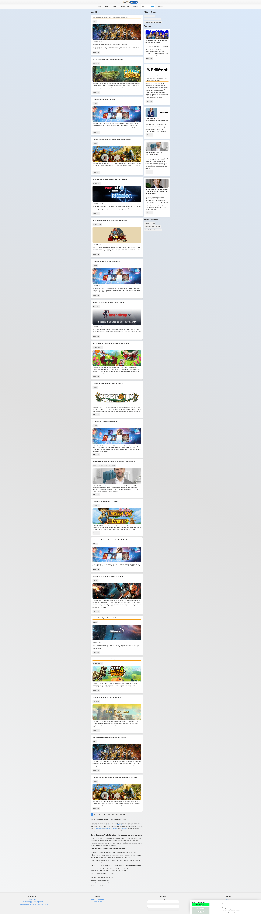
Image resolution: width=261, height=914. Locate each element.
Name (163, 899)
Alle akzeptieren (200, 904)
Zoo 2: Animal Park (97, 663)
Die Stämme (96, 701)
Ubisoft (153, 16)
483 (117, 814)
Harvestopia (96, 505)
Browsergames (125, 6)
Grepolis (95, 143)
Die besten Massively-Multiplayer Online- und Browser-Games (33, 904)
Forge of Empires (97, 224)
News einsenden (98, 901)
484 (121, 814)
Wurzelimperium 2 (97, 347)
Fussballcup (96, 306)
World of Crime (96, 183)
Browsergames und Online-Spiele (116, 824)
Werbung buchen (32, 899)
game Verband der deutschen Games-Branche (104, 465)
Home (99, 6)
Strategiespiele (114, 828)
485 (124, 814)
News (106, 6)
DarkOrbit (95, 580)
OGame (95, 103)
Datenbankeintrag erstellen (97, 899)
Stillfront (147, 16)
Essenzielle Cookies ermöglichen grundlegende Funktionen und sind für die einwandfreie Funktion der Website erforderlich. (240, 905)
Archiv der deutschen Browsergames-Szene (32, 901)
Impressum (228, 899)
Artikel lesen (96, 52)
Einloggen (160, 6)
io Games (135, 6)
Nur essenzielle (200, 908)
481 (109, 814)
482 (113, 814)
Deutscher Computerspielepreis (153, 22)
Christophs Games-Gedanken (152, 19)
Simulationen (124, 828)
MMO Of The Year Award (33, 902)
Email (163, 904)
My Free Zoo (96, 63)
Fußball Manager (99, 828)
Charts (114, 6)
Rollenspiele (107, 828)
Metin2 (94, 21)
